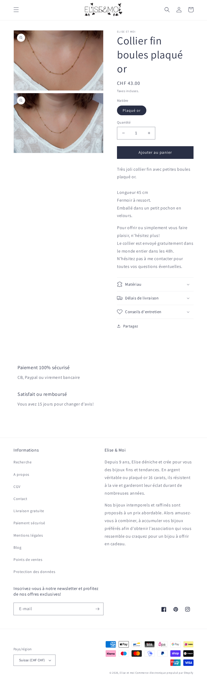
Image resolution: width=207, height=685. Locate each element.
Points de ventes (28, 559)
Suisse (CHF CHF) (32, 660)
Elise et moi (127, 672)
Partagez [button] (130, 326)
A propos (21, 474)
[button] (16, 10)
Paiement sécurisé (29, 522)
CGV (16, 486)
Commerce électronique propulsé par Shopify (164, 672)
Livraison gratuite (28, 510)
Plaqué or (132, 110)
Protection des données (34, 571)
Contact (20, 498)
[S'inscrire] (97, 609)
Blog (17, 547)
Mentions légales (28, 535)
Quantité (123, 122)
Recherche (22, 462)
